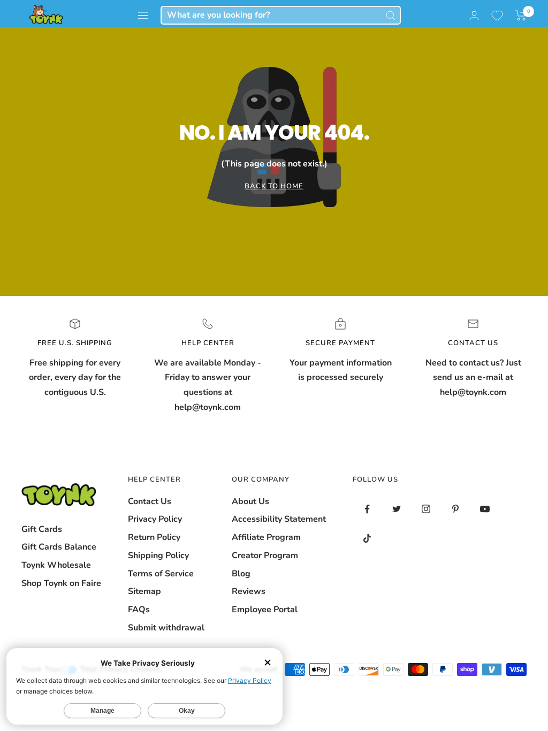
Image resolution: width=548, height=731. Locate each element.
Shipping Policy (158, 555)
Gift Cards (41, 529)
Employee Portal (265, 609)
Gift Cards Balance (58, 547)
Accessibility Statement (279, 519)
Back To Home (274, 186)
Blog (241, 574)
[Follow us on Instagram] (426, 509)
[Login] (474, 15)
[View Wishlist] (497, 15)
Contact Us (149, 501)
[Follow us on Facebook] (367, 509)
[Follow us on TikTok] (367, 538)
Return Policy (154, 537)
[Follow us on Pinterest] (455, 509)
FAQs (139, 609)
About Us (250, 501)
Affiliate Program (266, 537)
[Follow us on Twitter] (397, 509)
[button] (521, 15)
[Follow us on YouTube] (485, 509)
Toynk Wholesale (56, 565)
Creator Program (265, 555)
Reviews (248, 591)
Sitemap (144, 591)
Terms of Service (161, 574)
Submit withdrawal (166, 628)
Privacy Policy (155, 519)
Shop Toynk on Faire (61, 583)
